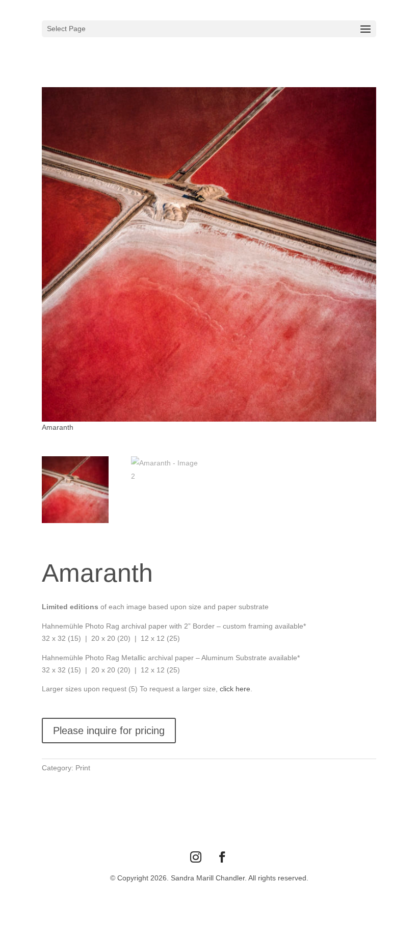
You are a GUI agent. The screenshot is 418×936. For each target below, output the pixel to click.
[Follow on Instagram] (196, 857)
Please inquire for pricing (109, 730)
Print (82, 768)
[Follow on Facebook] (222, 857)
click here (235, 689)
